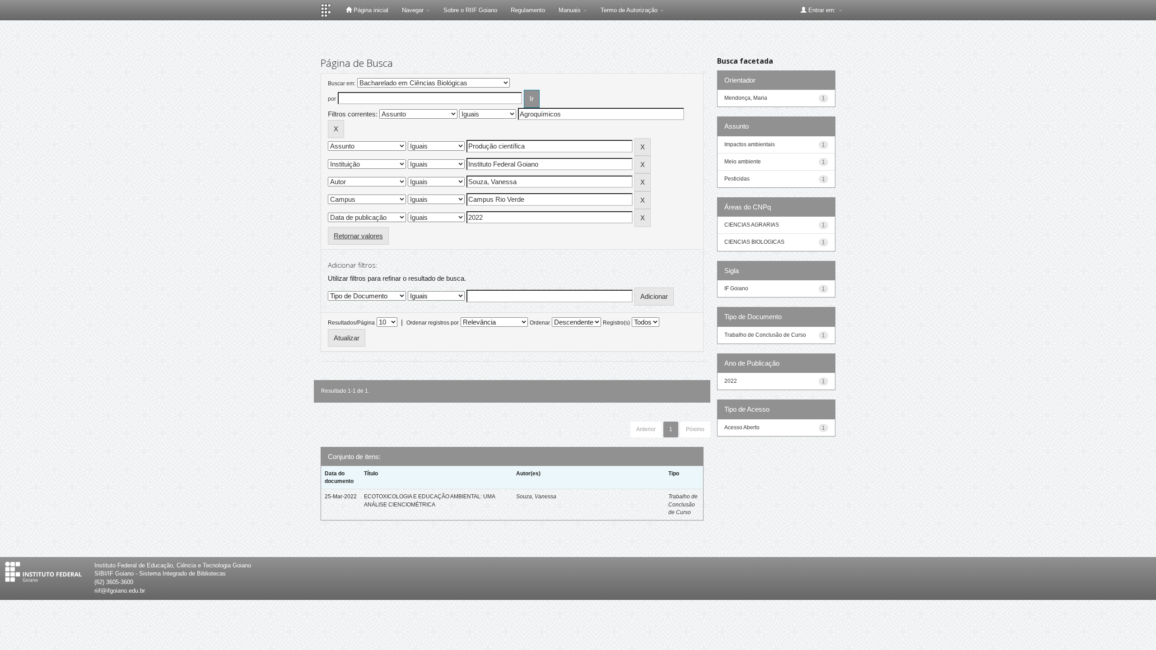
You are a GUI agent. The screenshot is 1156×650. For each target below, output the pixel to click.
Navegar (413, 10)
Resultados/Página (351, 323)
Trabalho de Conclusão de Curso (683, 504)
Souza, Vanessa (536, 496)
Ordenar (540, 323)
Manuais (571, 10)
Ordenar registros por (432, 323)
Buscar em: (341, 83)
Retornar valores (358, 236)
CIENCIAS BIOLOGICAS (754, 242)
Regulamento (528, 10)
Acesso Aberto (742, 427)
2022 (730, 381)
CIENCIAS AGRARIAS (751, 225)
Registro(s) (616, 323)
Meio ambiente (742, 161)
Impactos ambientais (749, 144)
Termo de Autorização (630, 10)
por (332, 99)
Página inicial (370, 10)
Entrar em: (822, 10)
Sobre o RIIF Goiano (470, 10)
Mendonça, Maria (745, 98)
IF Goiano (736, 288)
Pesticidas (737, 179)
